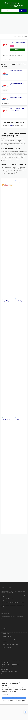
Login (25, 36)
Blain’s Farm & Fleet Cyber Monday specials (17, 109)
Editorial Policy (6, 641)
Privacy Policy (6, 633)
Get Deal (17, 49)
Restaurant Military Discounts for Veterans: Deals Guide (12, 605)
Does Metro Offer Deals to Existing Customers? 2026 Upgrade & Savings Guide (13, 591)
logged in (10, 125)
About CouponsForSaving (9, 639)
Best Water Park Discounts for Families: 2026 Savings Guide (13, 595)
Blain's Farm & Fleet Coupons (5, 78)
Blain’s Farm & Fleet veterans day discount (16, 96)
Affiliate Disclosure (7, 636)
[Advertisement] (14, 24)
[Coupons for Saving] (14, 4)
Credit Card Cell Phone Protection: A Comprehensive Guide (13, 599)
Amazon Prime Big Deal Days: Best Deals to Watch (12, 602)
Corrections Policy (7, 647)
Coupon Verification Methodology (10, 644)
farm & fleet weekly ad (16, 70)
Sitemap (5, 631)
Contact (4, 628)
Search (23, 10)
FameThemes (5, 662)
